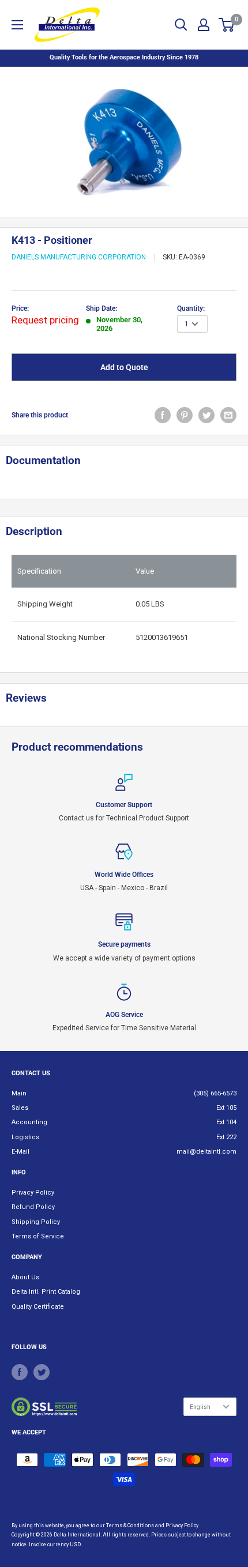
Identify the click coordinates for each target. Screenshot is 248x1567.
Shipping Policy (36, 1222)
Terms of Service (38, 1236)
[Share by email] (228, 415)
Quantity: (191, 308)
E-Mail (20, 1151)
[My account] (203, 24)
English (200, 1407)
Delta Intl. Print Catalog (46, 1291)
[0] (227, 25)
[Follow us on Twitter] (41, 1372)
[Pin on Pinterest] (184, 415)
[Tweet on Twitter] (206, 415)
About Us (25, 1277)
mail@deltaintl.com (206, 1151)
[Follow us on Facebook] (20, 1372)
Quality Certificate (38, 1306)
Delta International (77, 1535)
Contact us (31, 1073)
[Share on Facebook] (163, 415)
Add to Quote (124, 367)
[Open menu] (17, 24)
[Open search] (181, 24)
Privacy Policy (33, 1192)
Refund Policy (33, 1207)
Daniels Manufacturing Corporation (79, 257)
